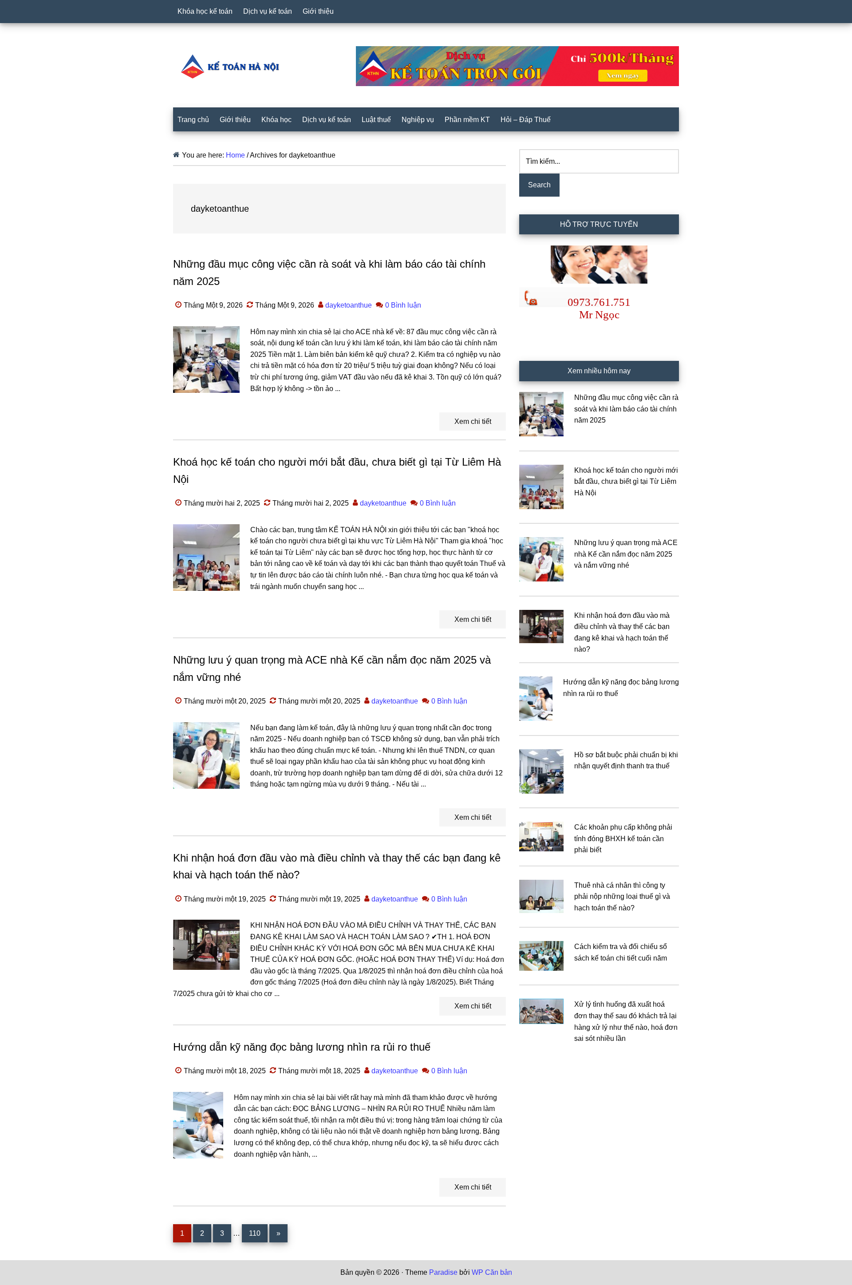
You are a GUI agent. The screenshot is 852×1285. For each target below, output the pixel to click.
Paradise (443, 1272)
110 (256, 1233)
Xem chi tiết (472, 421)
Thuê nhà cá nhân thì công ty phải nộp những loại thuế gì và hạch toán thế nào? (622, 897)
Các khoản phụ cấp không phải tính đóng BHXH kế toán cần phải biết (623, 838)
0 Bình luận (403, 305)
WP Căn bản (492, 1272)
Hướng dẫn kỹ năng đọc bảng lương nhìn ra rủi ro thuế (301, 1047)
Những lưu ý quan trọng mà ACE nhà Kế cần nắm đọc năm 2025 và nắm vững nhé (626, 554)
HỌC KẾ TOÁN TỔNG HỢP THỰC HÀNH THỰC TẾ (233, 66)
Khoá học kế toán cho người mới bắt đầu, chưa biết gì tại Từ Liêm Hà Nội (626, 482)
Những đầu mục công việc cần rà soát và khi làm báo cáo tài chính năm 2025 (626, 409)
